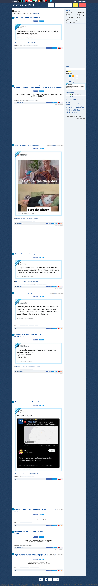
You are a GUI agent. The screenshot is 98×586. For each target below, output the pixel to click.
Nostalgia (67, 109)
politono (24, 45)
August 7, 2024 (47, 519)
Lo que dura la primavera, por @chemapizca (27, 17)
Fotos (67, 15)
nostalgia (35, 45)
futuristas (26, 100)
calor (83, 104)
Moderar (82, 5)
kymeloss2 (54, 86)
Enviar (75, 5)
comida (28, 567)
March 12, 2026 (43, 96)
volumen (67, 106)
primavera (28, 45)
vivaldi (21, 45)
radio (30, 325)
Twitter (68, 20)
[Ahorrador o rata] (49, 1)
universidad (68, 100)
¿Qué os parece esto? (32, 562)
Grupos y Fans (70, 17)
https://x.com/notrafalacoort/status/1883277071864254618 (26, 473)
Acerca (68, 116)
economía (72, 109)
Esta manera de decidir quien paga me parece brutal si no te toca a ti (30, 510)
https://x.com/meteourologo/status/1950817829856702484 (26, 281)
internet (30, 284)
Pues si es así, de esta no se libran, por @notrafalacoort (31, 401)
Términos (71, 116)
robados (32, 476)
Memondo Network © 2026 (80, 118)
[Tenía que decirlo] (46, 1)
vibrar (21, 476)
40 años (42, 284)
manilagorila (54, 509)
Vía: (14, 42)
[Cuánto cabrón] (29, 1)
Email (77, 78)
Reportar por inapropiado (59, 49)
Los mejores (59, 5)
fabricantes (21, 325)
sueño (70, 99)
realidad (73, 112)
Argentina (77, 104)
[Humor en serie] (36, 1)
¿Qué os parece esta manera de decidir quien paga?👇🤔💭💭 (32, 518)
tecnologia (78, 106)
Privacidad (76, 116)
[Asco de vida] (19, 1)
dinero (67, 110)
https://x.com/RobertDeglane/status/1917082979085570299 (26, 322)
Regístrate (75, 1)
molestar (34, 567)
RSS (73, 78)
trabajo (69, 102)
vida (81, 107)
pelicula (67, 99)
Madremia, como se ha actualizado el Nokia (32, 540)
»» (57, 579)
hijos (73, 103)
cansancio (78, 110)
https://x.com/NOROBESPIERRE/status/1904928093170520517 (27, 366)
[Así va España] (26, 1)
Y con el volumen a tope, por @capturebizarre (28, 145)
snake (30, 545)
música (81, 104)
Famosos (78, 14)
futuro (80, 109)
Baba (55, 334)
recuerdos (76, 103)
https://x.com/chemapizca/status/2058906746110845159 (26, 42)
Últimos (51, 5)
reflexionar (26, 325)
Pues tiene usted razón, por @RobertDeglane (28, 293)
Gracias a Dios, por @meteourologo (25, 254)
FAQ (82, 116)
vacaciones (69, 107)
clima (84, 107)
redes (83, 109)
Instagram (78, 17)
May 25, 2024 (47, 563)
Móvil (67, 19)
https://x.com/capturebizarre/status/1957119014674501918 (26, 218)
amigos (70, 110)
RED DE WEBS (14, 1)
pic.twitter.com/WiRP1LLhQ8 (38, 95)
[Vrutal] (31, 1)
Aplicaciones (69, 12)
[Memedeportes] (24, 1)
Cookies (79, 116)
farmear (76, 109)
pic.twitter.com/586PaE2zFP (46, 540)
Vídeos (77, 20)
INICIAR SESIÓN (82, 1)
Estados (68, 14)
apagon (36, 325)
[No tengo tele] (41, 1)
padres (79, 103)
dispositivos (22, 100)
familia (76, 112)
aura (81, 99)
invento (38, 284)
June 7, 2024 (46, 541)
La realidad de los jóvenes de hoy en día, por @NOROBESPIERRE (27, 335)
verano (68, 104)
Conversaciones (80, 12)
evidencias (26, 284)
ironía (74, 104)
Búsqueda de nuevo (37, 13)
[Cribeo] (34, 1)
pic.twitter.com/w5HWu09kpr (42, 562)
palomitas (23, 567)
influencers (75, 99)
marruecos (28, 476)
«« (41, 579)
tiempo (71, 104)
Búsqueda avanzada (69, 73)
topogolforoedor (53, 145)
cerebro (74, 106)
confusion (70, 106)
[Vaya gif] (44, 1)
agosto (78, 107)
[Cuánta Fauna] (39, 1)
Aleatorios (68, 5)
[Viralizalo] (51, 1)
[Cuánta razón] (21, 1)
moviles (32, 45)
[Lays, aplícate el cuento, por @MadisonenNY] (76, 89)
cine (20, 567)
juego (27, 545)
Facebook (69, 78)
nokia (29, 100)
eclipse (81, 106)
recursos (36, 100)
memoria (74, 110)
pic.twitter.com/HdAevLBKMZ (50, 518)
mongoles (34, 284)
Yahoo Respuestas (71, 22)
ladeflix (55, 293)
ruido (31, 567)
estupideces (22, 284)
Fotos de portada (80, 15)
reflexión (68, 112)
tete (55, 17)
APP (84, 116)
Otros (77, 19)
